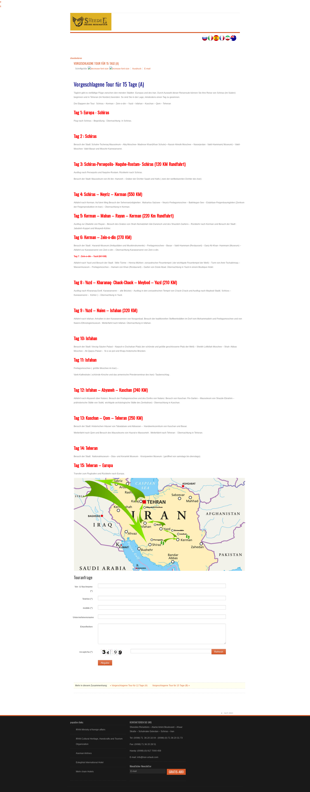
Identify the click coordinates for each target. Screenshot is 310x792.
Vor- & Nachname (84, 588)
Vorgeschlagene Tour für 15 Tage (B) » (171, 685)
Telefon (87, 599)
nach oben (228, 713)
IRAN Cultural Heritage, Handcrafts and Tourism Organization (99, 741)
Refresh (218, 651)
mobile (88, 608)
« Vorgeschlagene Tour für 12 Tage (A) (129, 685)
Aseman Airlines (84, 753)
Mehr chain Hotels (85, 771)
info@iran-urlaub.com (147, 757)
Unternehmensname (83, 617)
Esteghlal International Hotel (90, 762)
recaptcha (86, 652)
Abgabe (105, 662)
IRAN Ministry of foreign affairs (90, 729)
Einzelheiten (86, 626)
